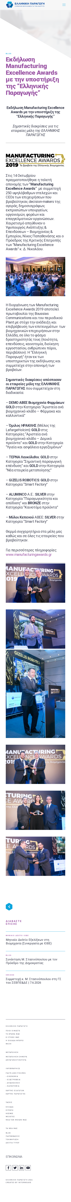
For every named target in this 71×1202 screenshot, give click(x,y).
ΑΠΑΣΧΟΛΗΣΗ (13, 1083)
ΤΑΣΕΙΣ (9, 1102)
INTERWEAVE (25, 1183)
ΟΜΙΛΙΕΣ (10, 975)
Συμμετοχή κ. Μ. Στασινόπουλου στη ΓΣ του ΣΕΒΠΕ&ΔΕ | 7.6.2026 (33, 980)
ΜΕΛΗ (8, 1044)
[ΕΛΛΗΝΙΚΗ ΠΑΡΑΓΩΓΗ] (25, 4)
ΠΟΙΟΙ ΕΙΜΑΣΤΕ (13, 1031)
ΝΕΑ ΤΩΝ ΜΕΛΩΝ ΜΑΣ (16, 1120)
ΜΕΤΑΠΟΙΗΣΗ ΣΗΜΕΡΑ (16, 1057)
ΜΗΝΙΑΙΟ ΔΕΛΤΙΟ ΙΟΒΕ (17, 936)
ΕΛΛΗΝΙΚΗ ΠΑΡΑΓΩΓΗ (17, 1026)
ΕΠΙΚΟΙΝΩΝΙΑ (14, 1156)
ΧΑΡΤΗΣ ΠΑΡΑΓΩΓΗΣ (16, 1094)
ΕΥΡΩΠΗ (10, 1110)
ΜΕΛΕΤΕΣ (10, 1117)
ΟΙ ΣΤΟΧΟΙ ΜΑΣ (12, 1037)
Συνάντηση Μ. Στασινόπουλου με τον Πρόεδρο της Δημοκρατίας (31, 961)
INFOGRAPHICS (13, 1069)
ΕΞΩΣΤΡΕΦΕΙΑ (13, 1080)
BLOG (9, 54)
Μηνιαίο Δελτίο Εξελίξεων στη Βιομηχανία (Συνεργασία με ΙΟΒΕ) (29, 941)
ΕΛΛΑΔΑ (10, 1107)
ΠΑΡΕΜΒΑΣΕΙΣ (13, 1136)
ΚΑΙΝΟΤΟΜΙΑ (13, 1086)
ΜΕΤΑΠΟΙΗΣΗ (12, 1052)
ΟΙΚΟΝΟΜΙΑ (12, 1076)
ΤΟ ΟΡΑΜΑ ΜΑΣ (13, 1034)
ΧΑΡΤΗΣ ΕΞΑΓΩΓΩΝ (15, 1091)
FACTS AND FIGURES (16, 1073)
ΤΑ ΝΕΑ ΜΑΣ (12, 1128)
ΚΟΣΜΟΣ (9, 1113)
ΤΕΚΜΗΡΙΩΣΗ (12, 1140)
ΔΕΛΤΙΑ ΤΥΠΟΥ (12, 1143)
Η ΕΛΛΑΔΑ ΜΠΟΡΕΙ (15, 1041)
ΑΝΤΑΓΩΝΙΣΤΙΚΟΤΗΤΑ (16, 1060)
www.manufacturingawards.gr (29, 555)
